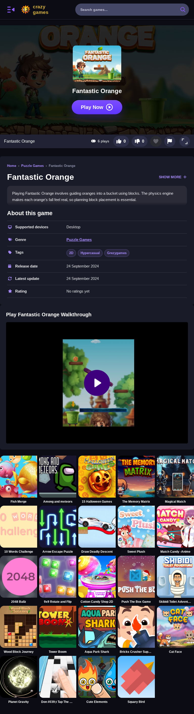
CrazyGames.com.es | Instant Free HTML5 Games (40, 9)
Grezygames (117, 253)
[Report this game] (169, 141)
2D (71, 253)
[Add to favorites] (156, 141)
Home (11, 166)
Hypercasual (90, 253)
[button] (184, 141)
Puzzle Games (32, 166)
